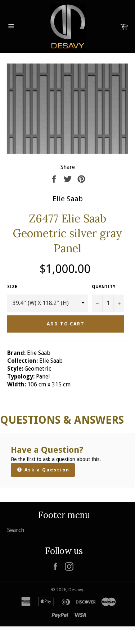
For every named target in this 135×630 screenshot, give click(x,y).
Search (15, 530)
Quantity (103, 286)
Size (12, 286)
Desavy (75, 589)
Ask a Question (46, 469)
